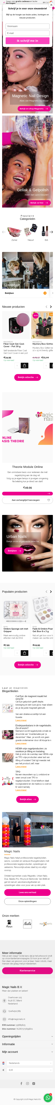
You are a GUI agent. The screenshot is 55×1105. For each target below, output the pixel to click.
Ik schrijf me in (27, 40)
